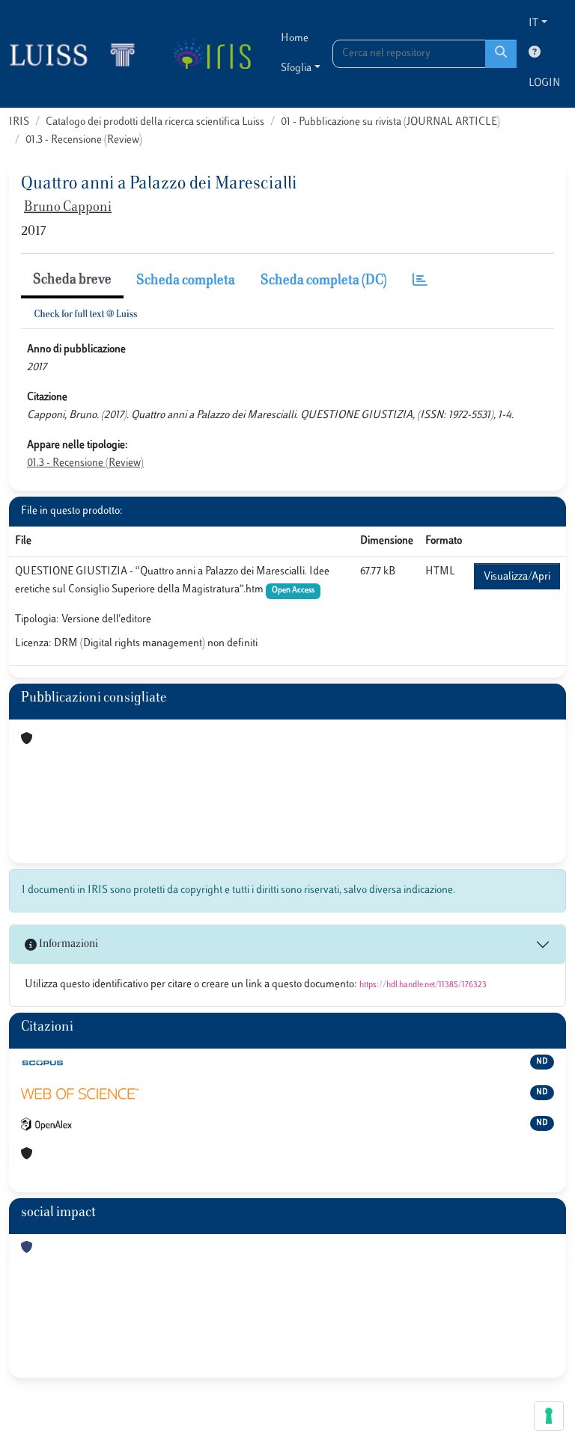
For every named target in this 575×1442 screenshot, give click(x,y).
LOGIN (544, 83)
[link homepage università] (211, 54)
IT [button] (533, 23)
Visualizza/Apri (517, 577)
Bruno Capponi (68, 208)
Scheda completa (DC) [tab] (324, 281)
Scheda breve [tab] (72, 280)
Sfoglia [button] (296, 68)
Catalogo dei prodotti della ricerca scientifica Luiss (155, 122)
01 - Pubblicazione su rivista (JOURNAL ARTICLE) (390, 122)
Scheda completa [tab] (185, 281)
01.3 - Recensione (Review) (83, 140)
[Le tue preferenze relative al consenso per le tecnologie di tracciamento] (549, 1416)
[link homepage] (78, 54)
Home (294, 38)
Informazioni (67, 944)
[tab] (420, 282)
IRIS (19, 122)
